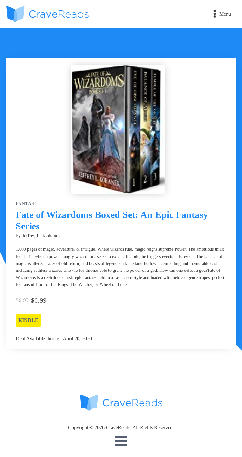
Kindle (28, 320)
